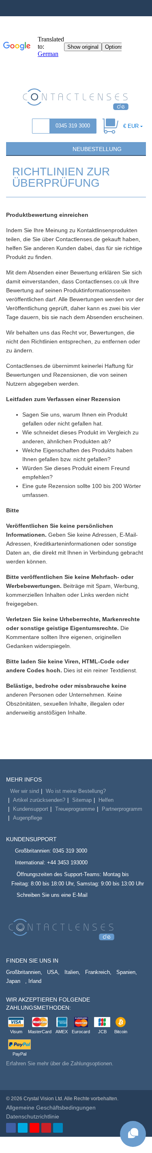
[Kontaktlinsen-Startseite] (76, 98)
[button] (16, 148)
